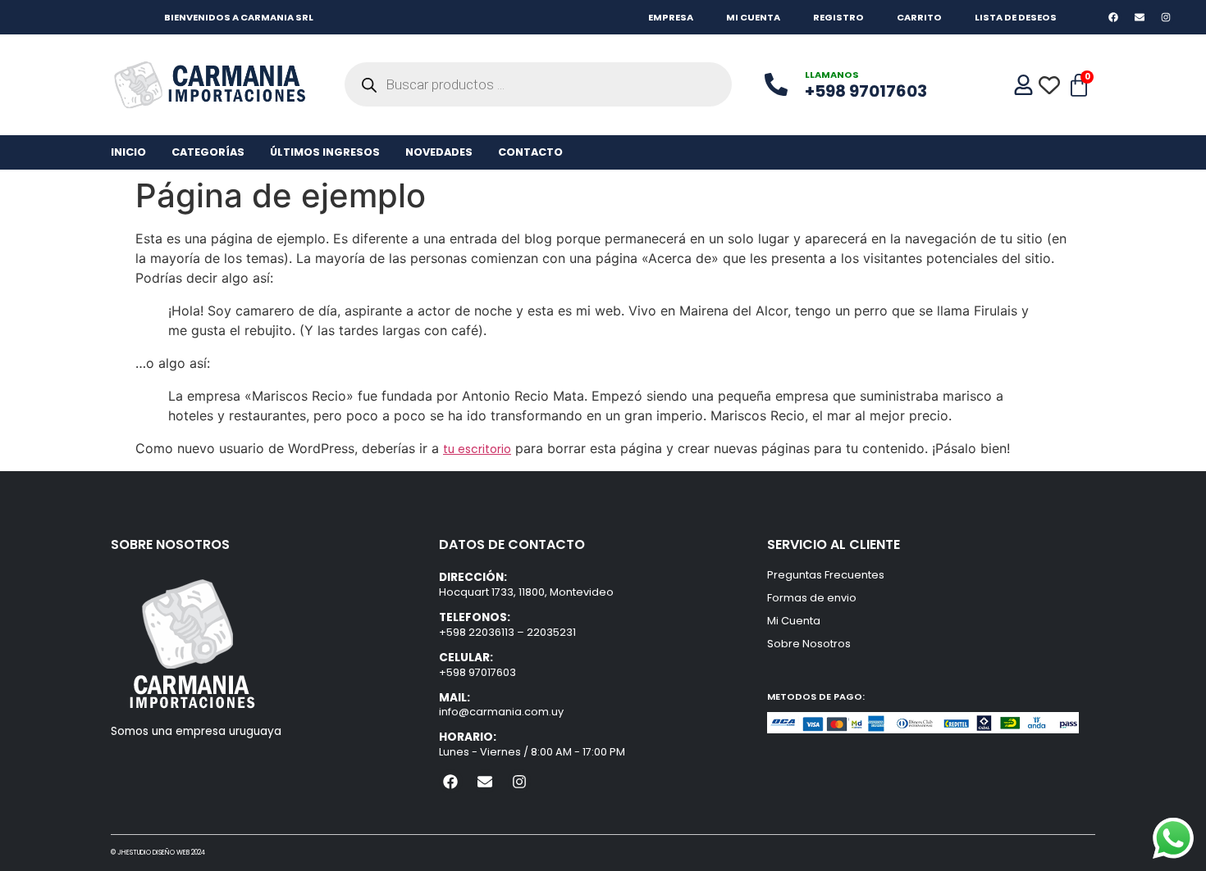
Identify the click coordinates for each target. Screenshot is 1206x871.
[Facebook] (1113, 17)
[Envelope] (1140, 17)
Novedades (439, 152)
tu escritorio (477, 449)
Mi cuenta (753, 17)
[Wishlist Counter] (1050, 85)
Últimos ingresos (325, 152)
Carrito (919, 17)
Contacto (530, 152)
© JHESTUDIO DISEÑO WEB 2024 (158, 852)
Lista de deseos (1016, 17)
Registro (838, 17)
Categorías (207, 152)
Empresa (670, 17)
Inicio (128, 152)
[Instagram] (1166, 17)
